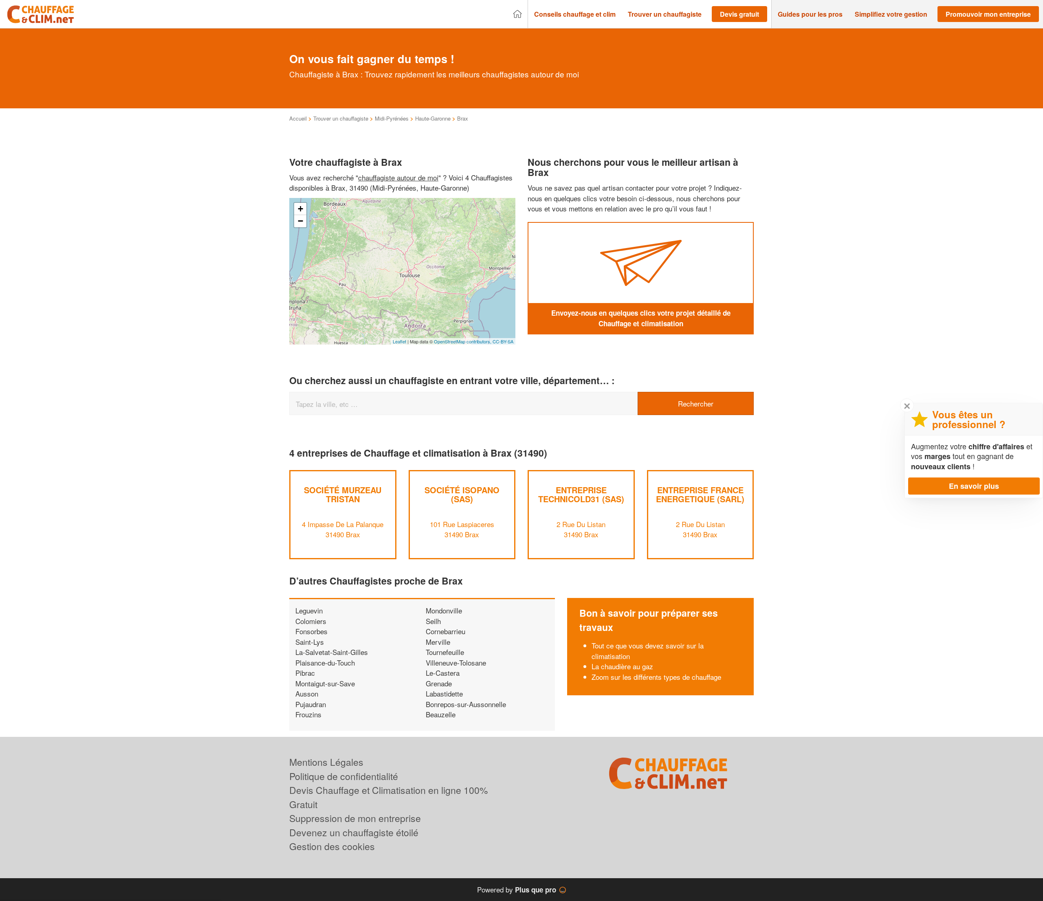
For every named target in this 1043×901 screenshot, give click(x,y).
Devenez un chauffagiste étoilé (353, 832)
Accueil (298, 118)
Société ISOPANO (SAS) (462, 494)
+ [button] (300, 209)
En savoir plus (974, 486)
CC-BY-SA (503, 341)
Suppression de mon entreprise (355, 818)
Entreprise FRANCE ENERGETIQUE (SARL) (700, 494)
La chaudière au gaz (622, 666)
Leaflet (399, 341)
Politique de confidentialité (343, 776)
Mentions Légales (326, 762)
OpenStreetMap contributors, (463, 341)
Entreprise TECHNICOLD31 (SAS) (581, 494)
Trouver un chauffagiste (340, 118)
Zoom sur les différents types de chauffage (656, 677)
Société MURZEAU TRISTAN (342, 494)
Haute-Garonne (433, 118)
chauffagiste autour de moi (398, 177)
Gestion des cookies (332, 846)
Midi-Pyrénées (392, 118)
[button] (575, 14)
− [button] (300, 221)
